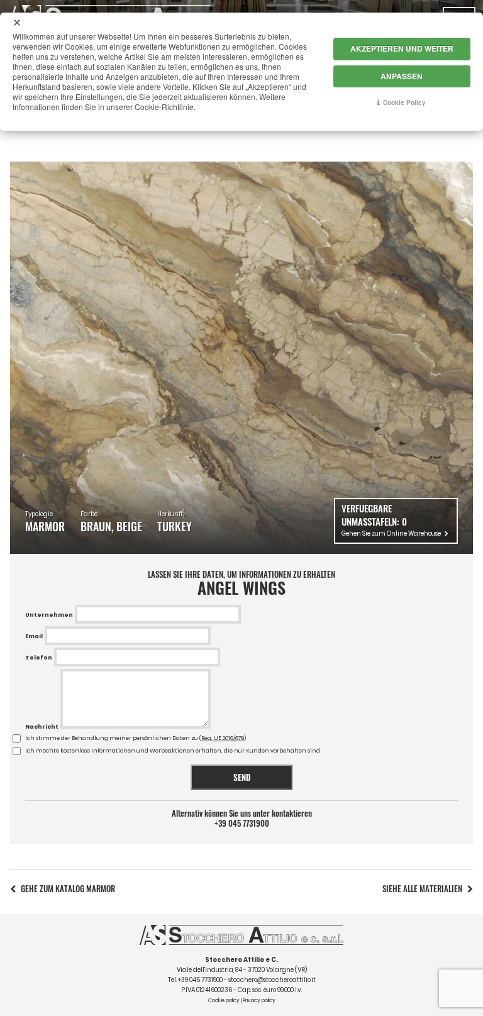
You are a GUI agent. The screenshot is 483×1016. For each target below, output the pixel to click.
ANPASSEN (401, 76)
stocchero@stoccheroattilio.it (272, 980)
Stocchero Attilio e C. (241, 960)
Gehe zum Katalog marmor (68, 889)
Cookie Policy (404, 102)
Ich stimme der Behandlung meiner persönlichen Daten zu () (135, 738)
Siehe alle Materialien (422, 889)
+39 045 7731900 (241, 824)
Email (34, 636)
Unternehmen (49, 615)
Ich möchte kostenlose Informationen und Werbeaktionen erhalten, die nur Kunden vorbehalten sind (172, 750)
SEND (241, 777)
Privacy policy (259, 1000)
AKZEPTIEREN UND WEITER (401, 48)
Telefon (38, 657)
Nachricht (41, 727)
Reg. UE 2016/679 (222, 738)
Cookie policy (224, 1000)
